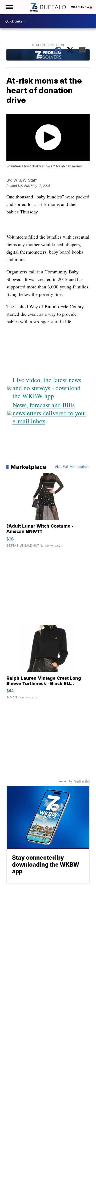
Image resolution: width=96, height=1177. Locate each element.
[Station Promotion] (48, 55)
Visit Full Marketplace (72, 467)
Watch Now (80, 7)
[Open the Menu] (9, 7)
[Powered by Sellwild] (82, 781)
